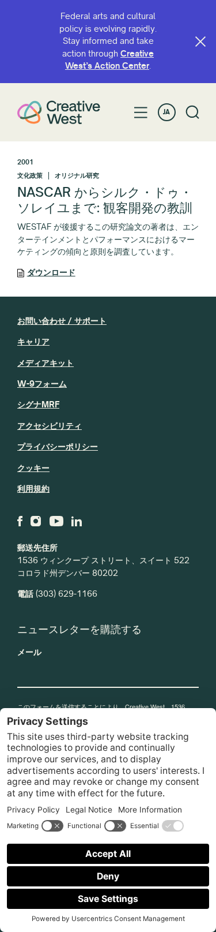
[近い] (200, 41)
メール (29, 652)
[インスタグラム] (36, 521)
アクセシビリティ (49, 426)
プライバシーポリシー (57, 446)
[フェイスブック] (19, 521)
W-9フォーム (42, 384)
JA (166, 112)
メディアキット (45, 363)
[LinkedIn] (76, 521)
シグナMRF (38, 404)
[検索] (192, 112)
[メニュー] (140, 112)
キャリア (33, 341)
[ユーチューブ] (56, 521)
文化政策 (30, 175)
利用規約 (33, 489)
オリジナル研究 (77, 175)
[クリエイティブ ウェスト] (58, 112)
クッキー (33, 468)
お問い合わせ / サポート (62, 321)
